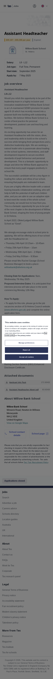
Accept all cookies (26, 357)
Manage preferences (26, 343)
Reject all (26, 350)
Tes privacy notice (24, 335)
